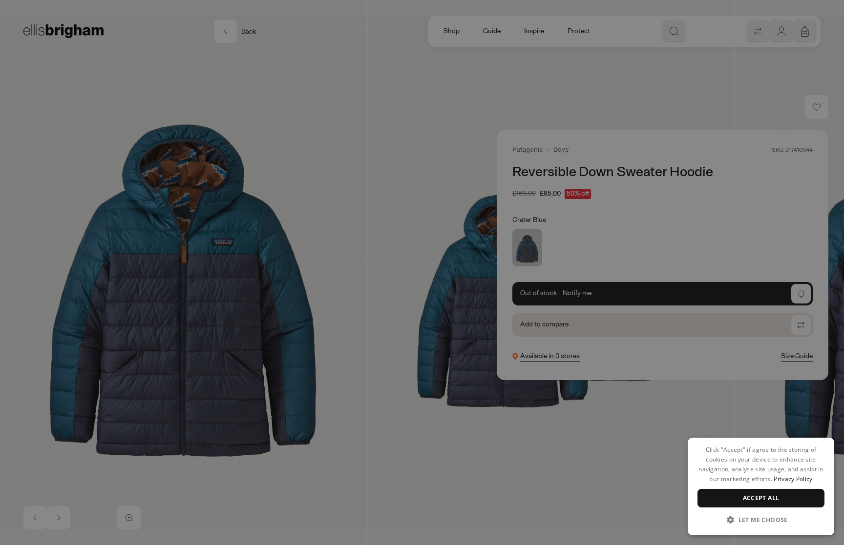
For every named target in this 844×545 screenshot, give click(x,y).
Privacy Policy (793, 479)
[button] (760, 519)
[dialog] (761, 486)
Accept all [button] (761, 498)
